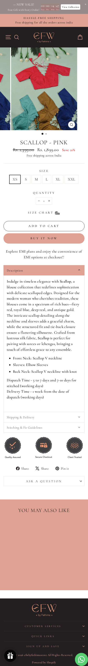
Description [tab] (15, 270)
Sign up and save (43, 646)
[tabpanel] (44, 343)
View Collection (70, 7)
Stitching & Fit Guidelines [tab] (24, 428)
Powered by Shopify (44, 662)
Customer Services (43, 626)
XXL (71, 179)
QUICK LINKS (43, 636)
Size (44, 171)
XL (58, 179)
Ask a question (44, 481)
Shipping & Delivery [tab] (21, 417)
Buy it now (44, 238)
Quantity (44, 193)
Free (29, 155)
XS (15, 179)
